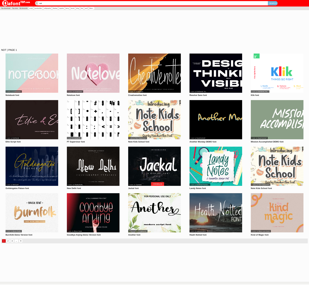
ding (77, 8)
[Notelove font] (93, 73)
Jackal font (133, 188)
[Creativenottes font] (154, 73)
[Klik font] (277, 73)
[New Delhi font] (93, 166)
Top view (15, 8)
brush (72, 8)
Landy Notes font (198, 188)
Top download (5, 8)
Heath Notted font (198, 235)
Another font (134, 235)
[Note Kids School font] (154, 119)
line (82, 8)
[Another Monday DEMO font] (216, 119)
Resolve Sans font (198, 95)
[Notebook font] (32, 73)
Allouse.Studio (16, 231)
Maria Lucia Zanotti (264, 231)
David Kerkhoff (201, 138)
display (55, 8)
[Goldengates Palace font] (32, 166)
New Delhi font (74, 188)
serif (86, 8)
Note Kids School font (138, 142)
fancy (67, 8)
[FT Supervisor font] (93, 119)
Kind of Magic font (260, 235)
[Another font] (154, 212)
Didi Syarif (15, 184)
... (16, 241)
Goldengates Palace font (17, 188)
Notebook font (12, 95)
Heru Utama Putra (140, 138)
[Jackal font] (154, 166)
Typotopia (139, 184)
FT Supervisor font (76, 142)
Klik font (255, 95)
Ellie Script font (13, 142)
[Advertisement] (72, 29)
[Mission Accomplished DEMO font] (277, 119)
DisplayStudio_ (79, 184)
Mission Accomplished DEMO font (267, 142)
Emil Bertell (16, 138)
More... (91, 8)
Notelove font (73, 95)
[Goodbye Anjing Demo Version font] (93, 212)
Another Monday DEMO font (203, 142)
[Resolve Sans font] (216, 73)
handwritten (38, 8)
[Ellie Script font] (32, 119)
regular (61, 8)
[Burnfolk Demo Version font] (32, 212)
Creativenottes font (137, 95)
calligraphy (47, 8)
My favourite (24, 8)
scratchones (17, 91)
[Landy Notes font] (216, 166)
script (31, 8)
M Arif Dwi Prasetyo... (203, 184)
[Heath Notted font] (216, 212)
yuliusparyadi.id (201, 231)
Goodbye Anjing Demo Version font (84, 235)
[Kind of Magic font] (277, 212)
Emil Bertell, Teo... (202, 91)
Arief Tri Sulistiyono (140, 231)
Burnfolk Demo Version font (19, 235)
